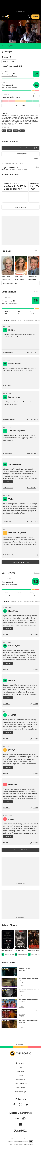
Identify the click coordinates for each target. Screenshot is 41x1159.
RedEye (9, 330)
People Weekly (12, 363)
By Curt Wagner (8, 352)
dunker (9, 819)
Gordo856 (11, 784)
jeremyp (9, 750)
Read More (8, 628)
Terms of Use (20, 1088)
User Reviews (8, 572)
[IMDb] (31, 1141)
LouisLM (9, 680)
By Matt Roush (7, 453)
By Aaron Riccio (8, 488)
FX (2, 46)
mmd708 (10, 715)
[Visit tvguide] (20, 1126)
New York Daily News (15, 533)
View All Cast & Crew (10, 283)
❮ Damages (7, 52)
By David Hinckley (8, 555)
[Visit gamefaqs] (20, 1131)
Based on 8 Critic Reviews (9, 76)
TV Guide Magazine (14, 431)
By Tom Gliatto (7, 386)
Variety (9, 499)
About (20, 1067)
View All (36, 292)
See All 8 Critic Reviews (21, 562)
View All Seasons (9, 61)
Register (35, 17)
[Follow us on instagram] (20, 1105)
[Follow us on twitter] (27, 1105)
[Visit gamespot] (20, 1120)
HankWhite (11, 611)
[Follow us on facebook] (14, 1105)
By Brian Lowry (7, 521)
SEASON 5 (6, 634)
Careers (20, 1076)
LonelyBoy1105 (12, 646)
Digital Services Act (20, 1084)
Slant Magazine (12, 464)
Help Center (20, 1071)
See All (37, 251)
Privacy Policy (20, 1080)
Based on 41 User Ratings (9, 87)
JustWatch (36, 158)
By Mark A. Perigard (9, 419)
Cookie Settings (20, 1092)
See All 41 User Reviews (21, 850)
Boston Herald (12, 397)
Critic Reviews (9, 291)
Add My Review (20, 105)
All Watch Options (21, 154)
